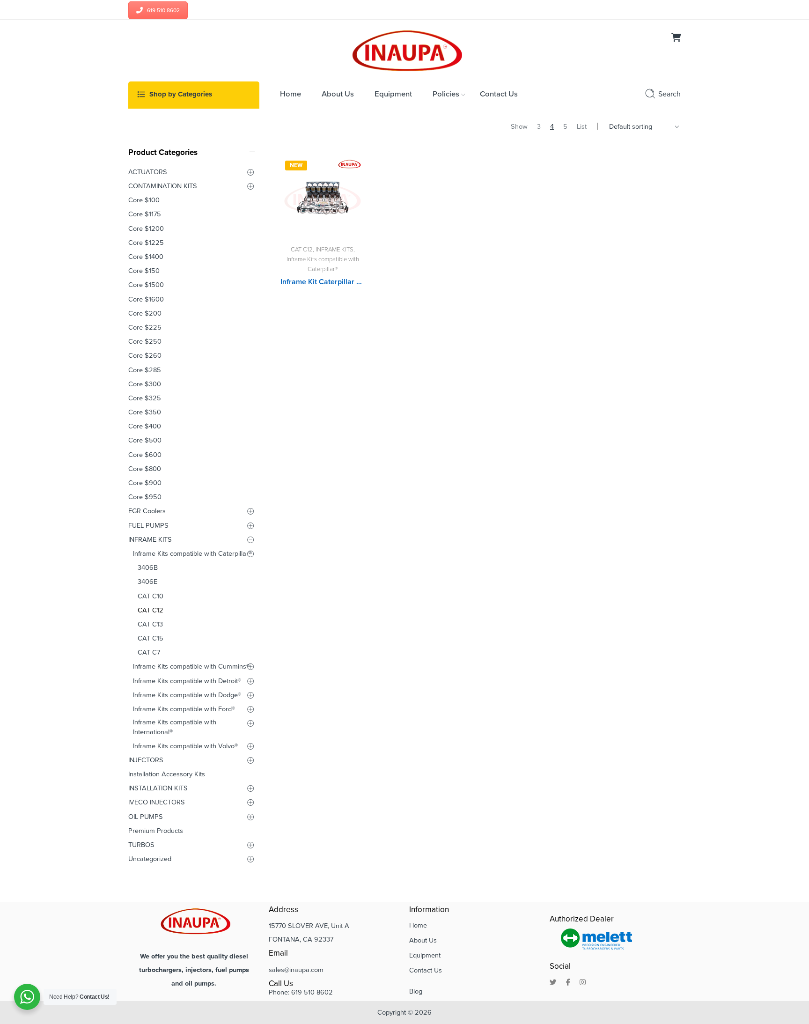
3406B (148, 568)
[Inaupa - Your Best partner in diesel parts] (404, 50)
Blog (415, 991)
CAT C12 (302, 249)
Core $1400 (145, 257)
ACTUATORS (147, 172)
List (582, 127)
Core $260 (145, 356)
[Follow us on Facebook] (568, 983)
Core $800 (144, 469)
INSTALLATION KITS (158, 788)
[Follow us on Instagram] (583, 983)
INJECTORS (145, 760)
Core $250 (145, 342)
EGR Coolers (147, 511)
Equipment (425, 955)
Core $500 (145, 440)
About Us (423, 940)
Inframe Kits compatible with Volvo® (185, 746)
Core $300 (144, 384)
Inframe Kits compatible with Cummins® (191, 666)
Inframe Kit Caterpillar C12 (322, 282)
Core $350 (144, 412)
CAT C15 (150, 638)
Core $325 (144, 398)
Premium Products (155, 831)
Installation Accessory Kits (166, 774)
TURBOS (141, 845)
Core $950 (145, 497)
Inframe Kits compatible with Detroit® (187, 681)
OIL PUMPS (145, 817)
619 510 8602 (163, 10)
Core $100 (144, 200)
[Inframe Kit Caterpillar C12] (322, 198)
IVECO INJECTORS (156, 802)
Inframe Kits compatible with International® (174, 727)
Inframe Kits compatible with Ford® (184, 709)
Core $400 (144, 426)
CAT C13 (150, 624)
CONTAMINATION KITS (162, 186)
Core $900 (145, 483)
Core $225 (145, 328)
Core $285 (144, 370)
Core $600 (145, 455)
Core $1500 (146, 285)
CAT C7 (149, 652)
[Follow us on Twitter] (553, 983)
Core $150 (144, 271)
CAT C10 (150, 596)
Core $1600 (146, 299)
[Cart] (676, 39)
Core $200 (145, 313)
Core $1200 (146, 229)
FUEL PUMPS (148, 526)
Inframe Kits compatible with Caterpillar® (192, 554)
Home (418, 925)
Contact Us (425, 970)
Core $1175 (144, 214)
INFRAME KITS (334, 249)
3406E (147, 582)
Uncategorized (149, 859)
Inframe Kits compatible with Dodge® (187, 695)
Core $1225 (146, 243)
